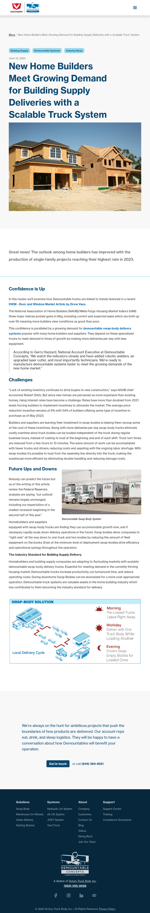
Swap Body (22, 808)
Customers (84, 814)
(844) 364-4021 (93, 764)
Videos (82, 830)
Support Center (112, 808)
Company (84, 808)
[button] (135, 7)
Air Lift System (56, 814)
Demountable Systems (47, 50)
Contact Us (85, 819)
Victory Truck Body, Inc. (82, 881)
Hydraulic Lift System (59, 808)
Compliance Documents (117, 819)
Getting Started (25, 825)
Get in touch (58, 764)
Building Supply (19, 50)
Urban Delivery (24, 819)
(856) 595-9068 (75, 886)
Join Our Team (87, 841)
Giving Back (85, 836)
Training (107, 814)
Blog (12, 35)
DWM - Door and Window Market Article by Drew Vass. (47, 304)
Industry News (74, 50)
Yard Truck (53, 825)
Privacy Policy (107, 908)
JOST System (55, 819)
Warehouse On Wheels (29, 814)
